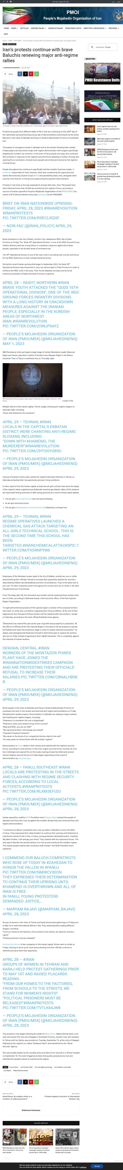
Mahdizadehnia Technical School (30, 507)
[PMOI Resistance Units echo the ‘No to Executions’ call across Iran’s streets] (15, 1137)
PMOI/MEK (67, 191)
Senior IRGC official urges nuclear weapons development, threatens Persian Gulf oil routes (67, 1150)
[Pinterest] (31, 73)
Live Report (7, 1070)
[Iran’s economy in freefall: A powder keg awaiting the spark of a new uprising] (89, 176)
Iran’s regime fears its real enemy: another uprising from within (108, 129)
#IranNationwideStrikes (27, 662)
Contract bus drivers (11, 944)
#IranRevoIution (60, 208)
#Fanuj (52, 867)
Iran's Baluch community (62, 1067)
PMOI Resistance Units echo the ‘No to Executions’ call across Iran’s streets (14, 1150)
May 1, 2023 (13, 343)
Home (5, 41)
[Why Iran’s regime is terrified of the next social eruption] (89, 141)
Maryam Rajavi (51, 817)
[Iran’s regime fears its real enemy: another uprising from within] (89, 129)
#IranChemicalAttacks (46, 545)
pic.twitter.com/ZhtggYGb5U (32, 451)
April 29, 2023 (16, 468)
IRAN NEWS (17, 41)
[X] (7, 1)
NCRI (28, 817)
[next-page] (7, 1158)
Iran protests (14, 1067)
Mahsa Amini (50, 1034)
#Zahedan (56, 862)
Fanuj (20, 746)
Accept (97, 1166)
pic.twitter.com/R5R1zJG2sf (31, 218)
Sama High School (23, 499)
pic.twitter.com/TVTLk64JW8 (31, 1007)
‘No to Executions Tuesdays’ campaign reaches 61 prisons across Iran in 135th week (39, 1150)
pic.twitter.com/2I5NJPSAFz (31, 326)
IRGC (36, 175)
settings (83, 1167)
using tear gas (24, 758)
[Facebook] (4, 1)
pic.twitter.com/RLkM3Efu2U (32, 791)
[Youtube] (10, 1)
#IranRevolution (30, 321)
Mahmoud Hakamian (12, 67)
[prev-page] (4, 1158)
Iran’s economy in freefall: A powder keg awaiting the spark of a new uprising (108, 176)
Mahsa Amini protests (20, 1070)
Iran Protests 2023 (26, 1067)
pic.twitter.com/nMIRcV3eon (32, 872)
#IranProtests (18, 213)
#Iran (63, 282)
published (42, 194)
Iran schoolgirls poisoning (43, 1067)
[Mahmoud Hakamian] (12, 1110)
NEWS (10, 41)
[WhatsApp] (36, 73)
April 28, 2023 (16, 809)
